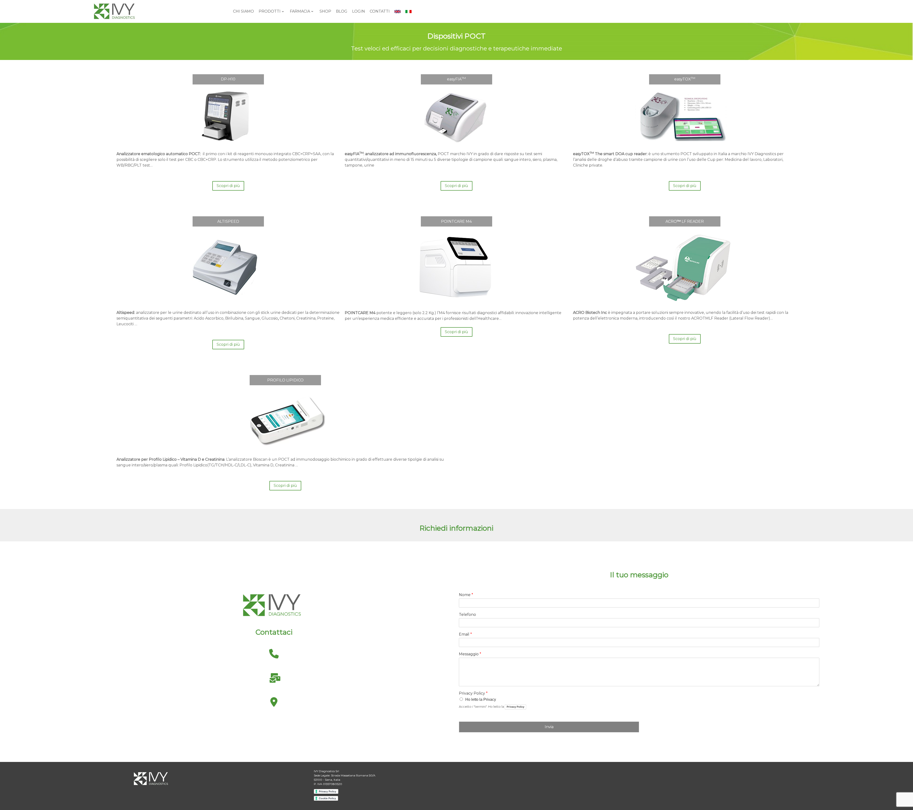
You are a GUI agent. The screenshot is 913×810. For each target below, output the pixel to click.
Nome (466, 595)
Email (465, 634)
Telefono (467, 614)
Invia (549, 727)
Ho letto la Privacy (480, 699)
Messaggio (470, 654)
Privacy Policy (473, 693)
